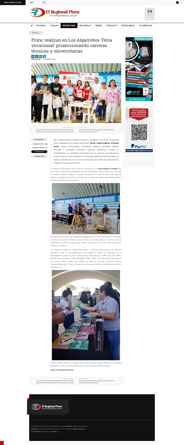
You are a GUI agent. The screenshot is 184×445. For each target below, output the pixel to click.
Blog (44, 2)
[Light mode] (177, 2)
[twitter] (44, 56)
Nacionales (85, 25)
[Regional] (54, 12)
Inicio (31, 25)
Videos (32, 2)
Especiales (111, 25)
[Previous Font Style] (32, 148)
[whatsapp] (40, 56)
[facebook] (32, 56)
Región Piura (69, 25)
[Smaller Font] (32, 144)
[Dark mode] (181, 2)
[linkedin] (36, 56)
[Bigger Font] (46, 144)
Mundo (99, 25)
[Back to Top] (2, 443)
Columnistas (145, 25)
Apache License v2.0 (79, 429)
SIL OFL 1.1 (55, 431)
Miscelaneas (128, 25)
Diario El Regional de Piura (12, 2)
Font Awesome (35, 431)
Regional (69, 426)
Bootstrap (34, 429)
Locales (54, 25)
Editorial (41, 25)
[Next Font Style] (46, 148)
